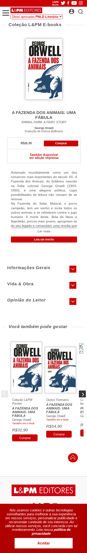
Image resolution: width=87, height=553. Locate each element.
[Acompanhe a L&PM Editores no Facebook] (68, 3)
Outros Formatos (57, 400)
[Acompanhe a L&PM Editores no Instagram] (80, 3)
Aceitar (43, 543)
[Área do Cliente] (76, 10)
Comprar (61, 143)
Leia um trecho (44, 239)
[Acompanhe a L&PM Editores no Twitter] (63, 3)
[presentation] (4, 394)
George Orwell (44, 127)
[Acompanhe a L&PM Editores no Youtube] (74, 3)
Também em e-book (23, 423)
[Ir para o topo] (71, 459)
